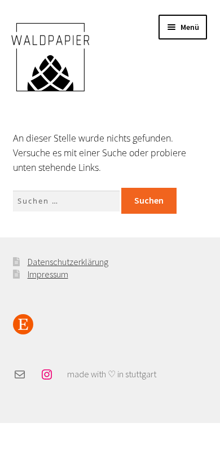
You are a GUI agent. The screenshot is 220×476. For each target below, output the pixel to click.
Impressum (48, 274)
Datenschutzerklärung (68, 261)
